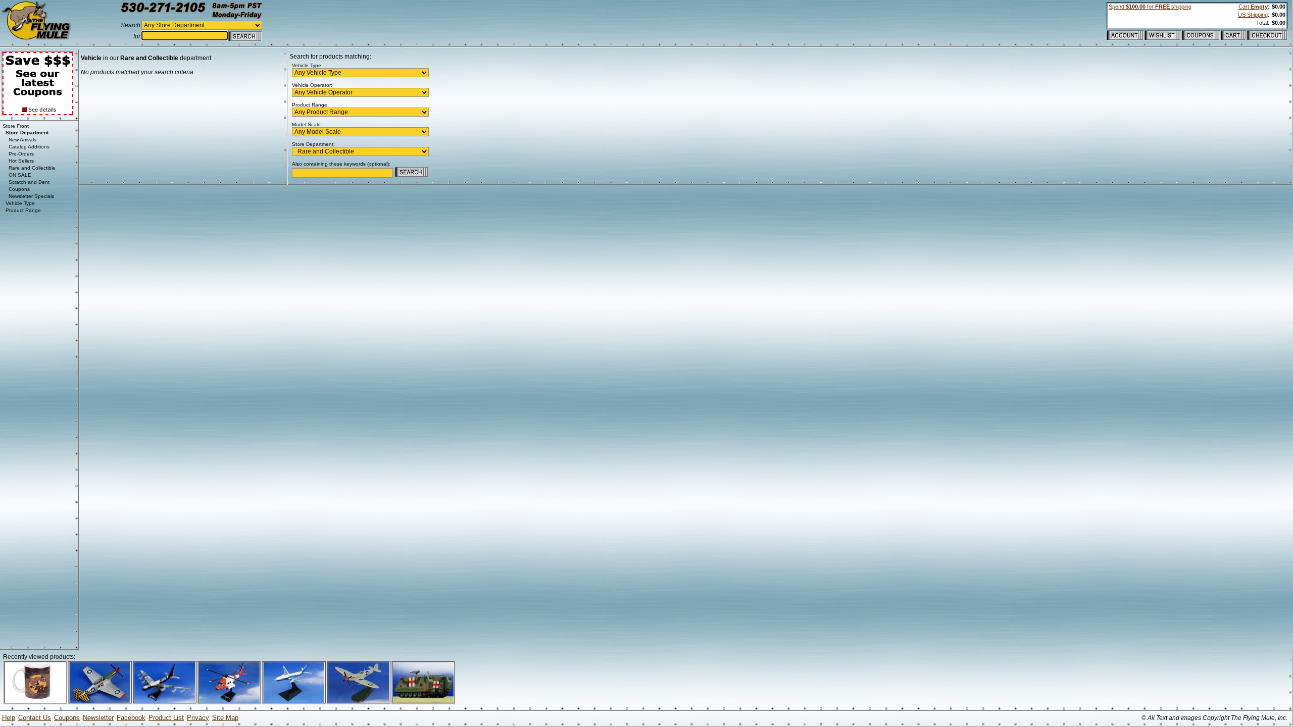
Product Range (23, 210)
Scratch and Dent (29, 182)
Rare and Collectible (32, 168)
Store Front (16, 126)
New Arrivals (22, 139)
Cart (1253, 7)
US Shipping (1253, 15)
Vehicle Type (20, 203)
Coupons (19, 189)
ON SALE (20, 175)
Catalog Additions (29, 146)
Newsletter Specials (31, 196)
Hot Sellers (21, 161)
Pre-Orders (21, 154)
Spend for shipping (1150, 7)
